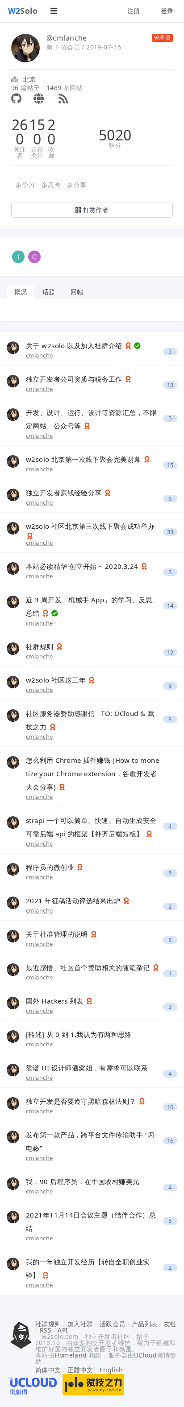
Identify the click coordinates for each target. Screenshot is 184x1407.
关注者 (19, 152)
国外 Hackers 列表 (55, 1000)
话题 (48, 292)
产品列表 (145, 1324)
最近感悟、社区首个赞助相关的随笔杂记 (89, 967)
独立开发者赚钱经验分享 (65, 492)
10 (170, 1107)
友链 (170, 1324)
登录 (167, 11)
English (111, 1370)
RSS (45, 1330)
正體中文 (80, 1370)
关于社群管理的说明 (58, 934)
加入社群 (80, 1324)
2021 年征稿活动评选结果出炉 (74, 900)
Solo (23, 10)
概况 (20, 292)
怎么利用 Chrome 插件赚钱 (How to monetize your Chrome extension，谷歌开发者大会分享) (92, 773)
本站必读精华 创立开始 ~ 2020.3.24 (83, 566)
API (63, 1330)
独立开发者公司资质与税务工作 (75, 378)
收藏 (51, 152)
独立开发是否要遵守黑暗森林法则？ (82, 1101)
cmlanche (39, 355)
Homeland (70, 1355)
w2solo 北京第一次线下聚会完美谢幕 (84, 459)
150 (37, 132)
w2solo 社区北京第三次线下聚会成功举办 (90, 526)
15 (170, 465)
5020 (115, 135)
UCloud (145, 1355)
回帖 (77, 292)
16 (170, 1140)
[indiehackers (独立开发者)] (18, 256)
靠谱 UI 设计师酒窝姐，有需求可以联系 (86, 1067)
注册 (133, 11)
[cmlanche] (13, 347)
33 (170, 532)
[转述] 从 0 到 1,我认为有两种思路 (79, 1034)
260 (20, 132)
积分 (115, 145)
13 (170, 385)
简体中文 (48, 1370)
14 (170, 605)
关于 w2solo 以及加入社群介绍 (75, 345)
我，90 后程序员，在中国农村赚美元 (83, 1181)
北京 (29, 79)
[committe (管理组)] (34, 256)
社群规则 (40, 646)
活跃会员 (112, 1324)
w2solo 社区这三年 (57, 679)
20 (51, 132)
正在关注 (37, 152)
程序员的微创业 (51, 867)
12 (170, 652)
